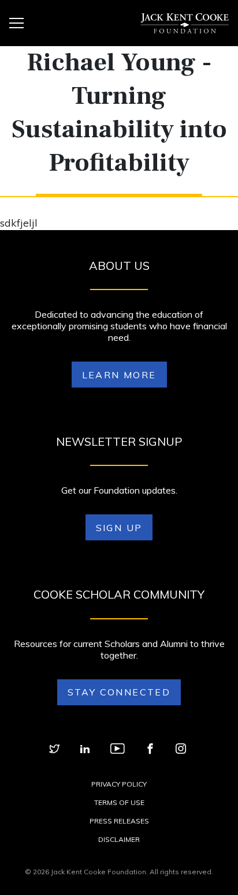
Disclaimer (119, 839)
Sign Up (119, 527)
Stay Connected (119, 692)
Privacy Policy (119, 784)
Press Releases (119, 821)
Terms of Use (119, 802)
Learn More (119, 375)
